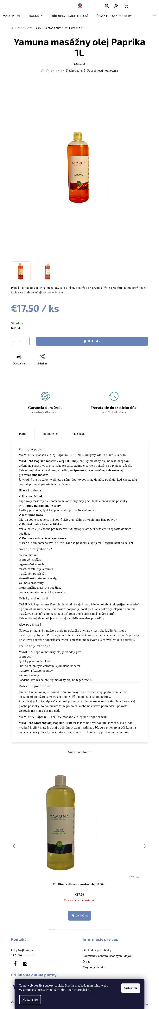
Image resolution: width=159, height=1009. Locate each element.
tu (89, 989)
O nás (86, 961)
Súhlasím (130, 988)
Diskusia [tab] (79, 433)
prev (14, 846)
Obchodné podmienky (97, 950)
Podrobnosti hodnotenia (102, 70)
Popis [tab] (22, 433)
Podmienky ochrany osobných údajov (107, 956)
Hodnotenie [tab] (50, 433)
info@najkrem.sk (22, 950)
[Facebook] (15, 963)
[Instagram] (25, 963)
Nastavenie (30, 999)
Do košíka (94, 341)
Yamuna (79, 64)
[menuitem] (11, 16)
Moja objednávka (94, 967)
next (145, 846)
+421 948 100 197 (23, 955)
